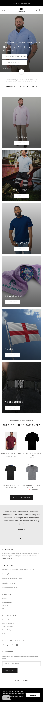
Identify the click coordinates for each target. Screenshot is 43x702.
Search (4, 599)
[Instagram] (12, 645)
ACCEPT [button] (33, 695)
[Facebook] (3, 645)
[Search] (37, 10)
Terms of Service (7, 626)
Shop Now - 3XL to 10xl (15, 56)
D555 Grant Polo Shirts (11, 454)
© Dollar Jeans (21, 680)
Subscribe (10, 670)
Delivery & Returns (8, 623)
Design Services (7, 602)
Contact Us (5, 620)
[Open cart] (40, 10)
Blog (3, 609)
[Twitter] (7, 645)
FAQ (3, 633)
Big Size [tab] (8, 425)
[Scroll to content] (21, 71)
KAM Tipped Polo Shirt (11, 485)
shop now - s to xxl (15, 62)
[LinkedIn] (17, 645)
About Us (5, 605)
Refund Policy (6, 630)
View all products (21, 497)
